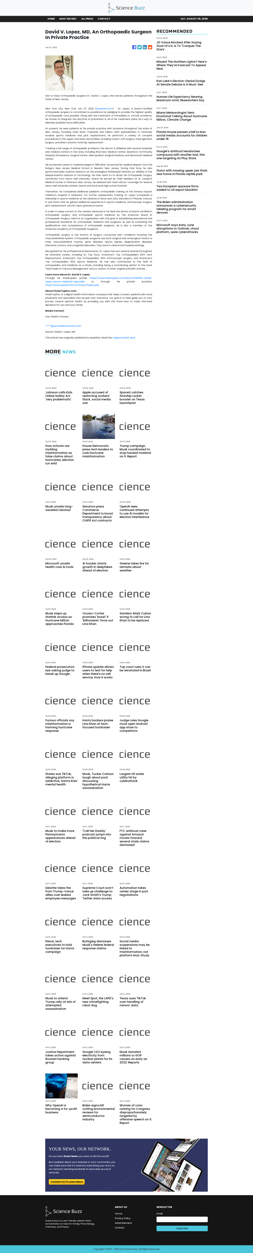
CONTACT (104, 18)
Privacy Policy (123, 1218)
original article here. (124, 337)
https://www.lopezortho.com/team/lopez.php (72, 285)
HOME (51, 18)
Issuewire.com (104, 108)
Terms (118, 1213)
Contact (119, 1227)
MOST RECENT (68, 18)
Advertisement (123, 1223)
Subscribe (182, 1228)
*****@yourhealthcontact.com (63, 326)
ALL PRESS (87, 18)
